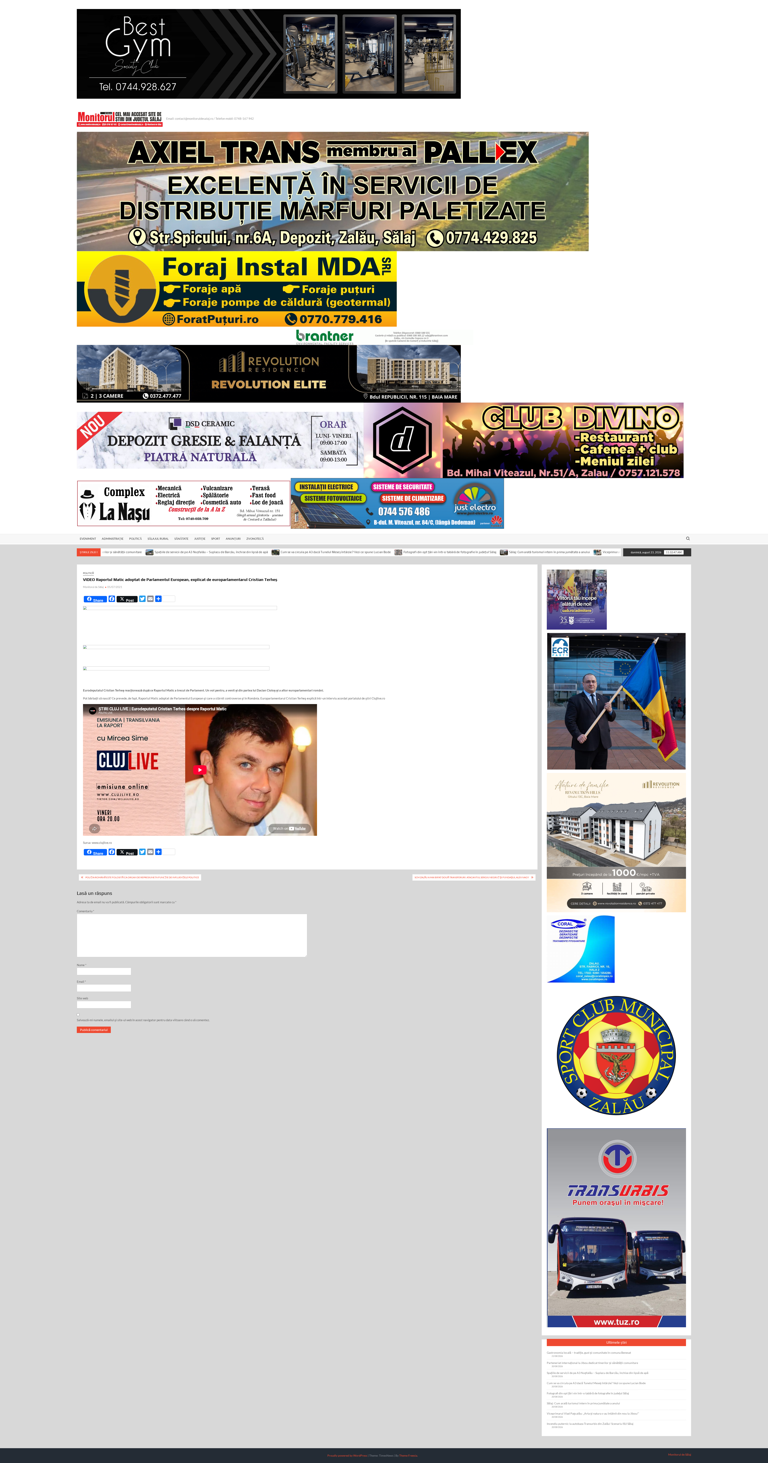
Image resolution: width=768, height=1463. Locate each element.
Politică (135, 538)
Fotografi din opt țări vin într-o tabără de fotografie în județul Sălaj (281, 552)
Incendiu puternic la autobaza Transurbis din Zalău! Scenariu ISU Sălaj (597, 552)
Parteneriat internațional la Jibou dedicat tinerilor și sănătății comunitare (592, 1363)
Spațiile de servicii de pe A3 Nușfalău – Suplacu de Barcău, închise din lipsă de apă (597, 1373)
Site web (82, 998)
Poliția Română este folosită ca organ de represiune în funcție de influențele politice (142, 877)
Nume (81, 965)
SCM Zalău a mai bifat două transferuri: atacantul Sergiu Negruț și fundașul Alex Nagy (472, 877)
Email (81, 981)
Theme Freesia (408, 1455)
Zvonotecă (255, 538)
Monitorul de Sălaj (93, 587)
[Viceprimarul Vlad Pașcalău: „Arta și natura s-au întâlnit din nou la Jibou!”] (429, 552)
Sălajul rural (158, 538)
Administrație (112, 538)
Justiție (199, 538)
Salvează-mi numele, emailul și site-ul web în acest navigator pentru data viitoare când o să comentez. (143, 1020)
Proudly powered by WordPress (347, 1455)
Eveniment (88, 538)
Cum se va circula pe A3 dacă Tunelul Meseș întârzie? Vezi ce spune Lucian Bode (168, 552)
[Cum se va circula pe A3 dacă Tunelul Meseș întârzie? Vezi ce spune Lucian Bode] (108, 552)
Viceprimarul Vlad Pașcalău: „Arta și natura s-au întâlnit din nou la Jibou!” (485, 552)
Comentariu (85, 911)
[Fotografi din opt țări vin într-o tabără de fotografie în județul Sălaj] (230, 552)
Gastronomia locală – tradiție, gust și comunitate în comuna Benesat (589, 1352)
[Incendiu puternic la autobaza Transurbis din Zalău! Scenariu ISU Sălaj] (544, 552)
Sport (215, 538)
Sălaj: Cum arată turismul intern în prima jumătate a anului (381, 552)
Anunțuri (233, 538)
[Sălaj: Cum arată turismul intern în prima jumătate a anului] (336, 552)
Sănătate (181, 538)
